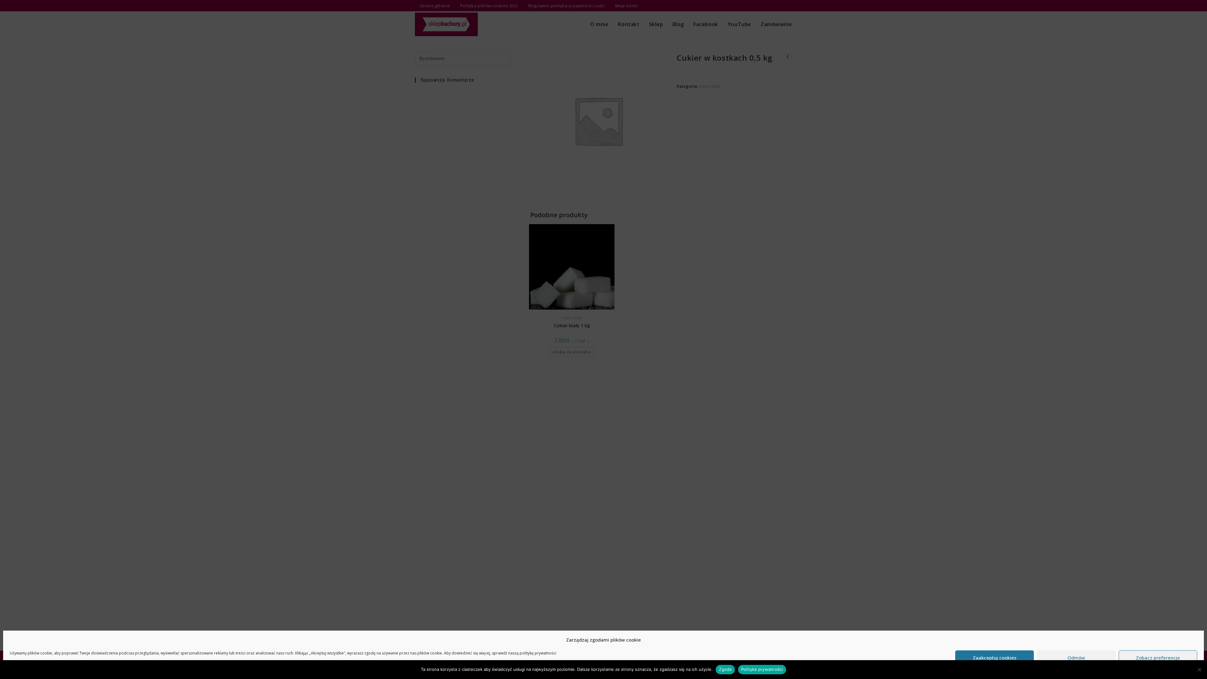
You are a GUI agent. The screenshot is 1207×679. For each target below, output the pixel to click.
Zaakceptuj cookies (995, 657)
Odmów (1076, 657)
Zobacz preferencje (1158, 657)
